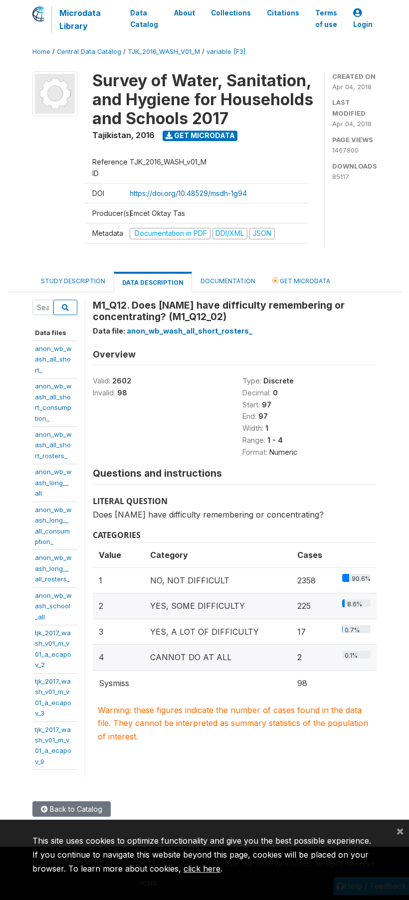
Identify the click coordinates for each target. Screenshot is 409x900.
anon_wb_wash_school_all (53, 606)
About (184, 13)
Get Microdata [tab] (304, 281)
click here (202, 869)
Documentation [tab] (228, 281)
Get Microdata (204, 135)
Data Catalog (144, 18)
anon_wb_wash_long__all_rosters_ (53, 568)
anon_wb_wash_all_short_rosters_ (53, 445)
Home (41, 51)
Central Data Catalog (89, 51)
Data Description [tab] (153, 282)
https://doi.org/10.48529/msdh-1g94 (188, 193)
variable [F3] (225, 51)
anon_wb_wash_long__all (53, 482)
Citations (283, 13)
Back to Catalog (75, 809)
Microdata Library (80, 19)
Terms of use (326, 18)
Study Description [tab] (73, 281)
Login (363, 24)
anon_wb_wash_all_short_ (53, 359)
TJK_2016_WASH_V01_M (164, 51)
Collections (231, 13)
